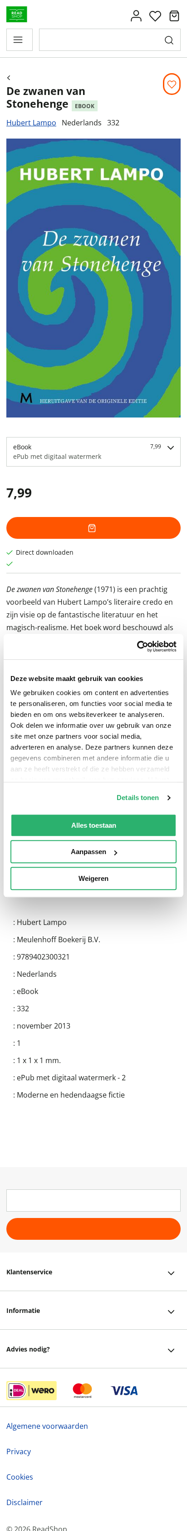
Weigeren (93, 878)
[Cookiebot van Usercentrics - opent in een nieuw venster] (137, 646)
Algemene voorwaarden (47, 1426)
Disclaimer (24, 1502)
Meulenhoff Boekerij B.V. (58, 939)
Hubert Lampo (31, 123)
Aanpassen (88, 851)
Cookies (19, 1477)
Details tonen (138, 797)
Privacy (18, 1451)
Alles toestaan (93, 825)
